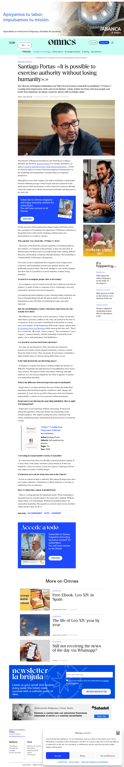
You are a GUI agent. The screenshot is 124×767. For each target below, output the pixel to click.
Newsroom (13, 742)
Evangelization (72, 52)
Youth (46, 513)
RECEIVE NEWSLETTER (96, 692)
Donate (93, 42)
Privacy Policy (74, 761)
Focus (20, 58)
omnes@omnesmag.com (17, 736)
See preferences (107, 755)
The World (13, 746)
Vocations (96, 52)
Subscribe (104, 42)
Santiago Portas (43, 163)
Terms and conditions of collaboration (94, 761)
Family (85, 52)
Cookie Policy (62, 761)
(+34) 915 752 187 (15, 734)
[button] (117, 732)
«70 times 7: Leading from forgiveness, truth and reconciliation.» (45, 165)
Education (58, 52)
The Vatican (13, 748)
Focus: (27, 52)
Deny (82, 755)
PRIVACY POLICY (37, 765)
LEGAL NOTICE (26, 765)
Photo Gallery (15, 753)
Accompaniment (35, 513)
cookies (75, 683)
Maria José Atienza (25, 97)
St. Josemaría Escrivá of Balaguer (31, 328)
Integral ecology (42, 52)
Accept (57, 755)
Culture (12, 750)
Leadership (56, 513)
